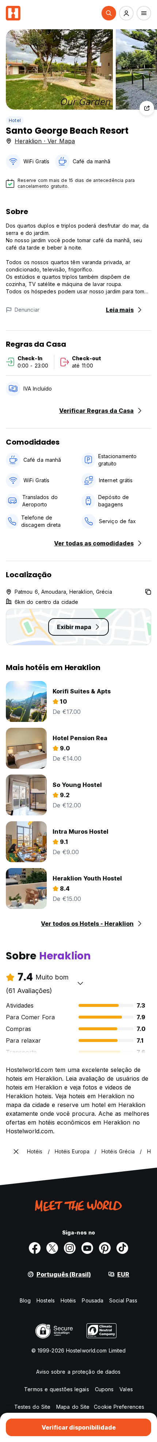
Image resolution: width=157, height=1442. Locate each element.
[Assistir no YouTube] (87, 1248)
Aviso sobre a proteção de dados (78, 1372)
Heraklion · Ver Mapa (45, 141)
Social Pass (123, 1300)
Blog (25, 1300)
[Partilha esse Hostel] (146, 108)
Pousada (92, 1300)
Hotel (15, 120)
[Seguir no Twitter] (52, 1248)
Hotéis (68, 1300)
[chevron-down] (80, 983)
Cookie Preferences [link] (119, 1407)
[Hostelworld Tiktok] (122, 1248)
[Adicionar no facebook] (35, 1248)
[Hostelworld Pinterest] (105, 1248)
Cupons (104, 1389)
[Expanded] (16, 1151)
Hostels (46, 1300)
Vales (126, 1389)
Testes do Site (32, 1407)
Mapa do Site (72, 1407)
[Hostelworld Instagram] (70, 1248)
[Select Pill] (109, 13)
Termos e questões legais (56, 1389)
